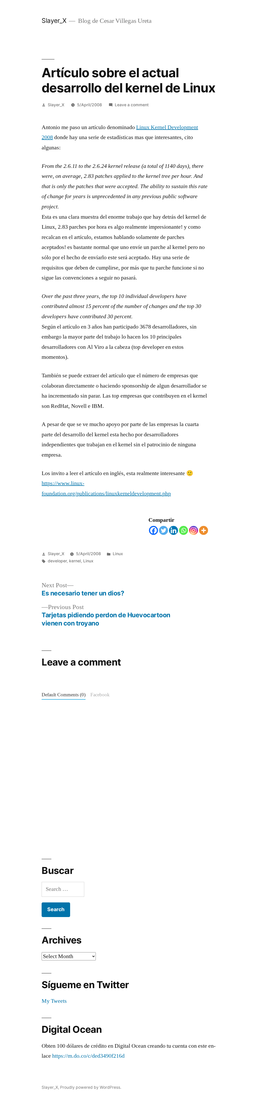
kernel (75, 560)
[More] (203, 530)
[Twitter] (163, 530)
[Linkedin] (173, 530)
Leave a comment (132, 104)
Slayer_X (54, 20)
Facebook (100, 695)
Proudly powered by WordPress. (90, 1087)
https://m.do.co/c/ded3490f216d (88, 1055)
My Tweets (54, 1001)
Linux (118, 553)
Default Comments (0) (64, 695)
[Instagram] (193, 530)
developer (57, 560)
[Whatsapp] (183, 530)
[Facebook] (153, 530)
